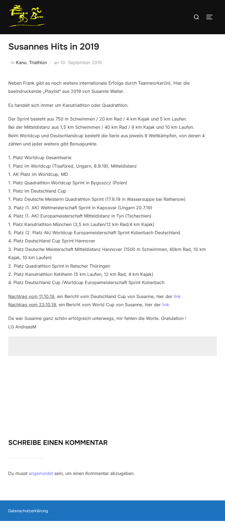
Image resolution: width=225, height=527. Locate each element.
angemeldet (41, 473)
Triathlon (38, 62)
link (177, 296)
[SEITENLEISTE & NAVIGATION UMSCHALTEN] (211, 17)
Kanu (21, 62)
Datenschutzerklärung (28, 510)
